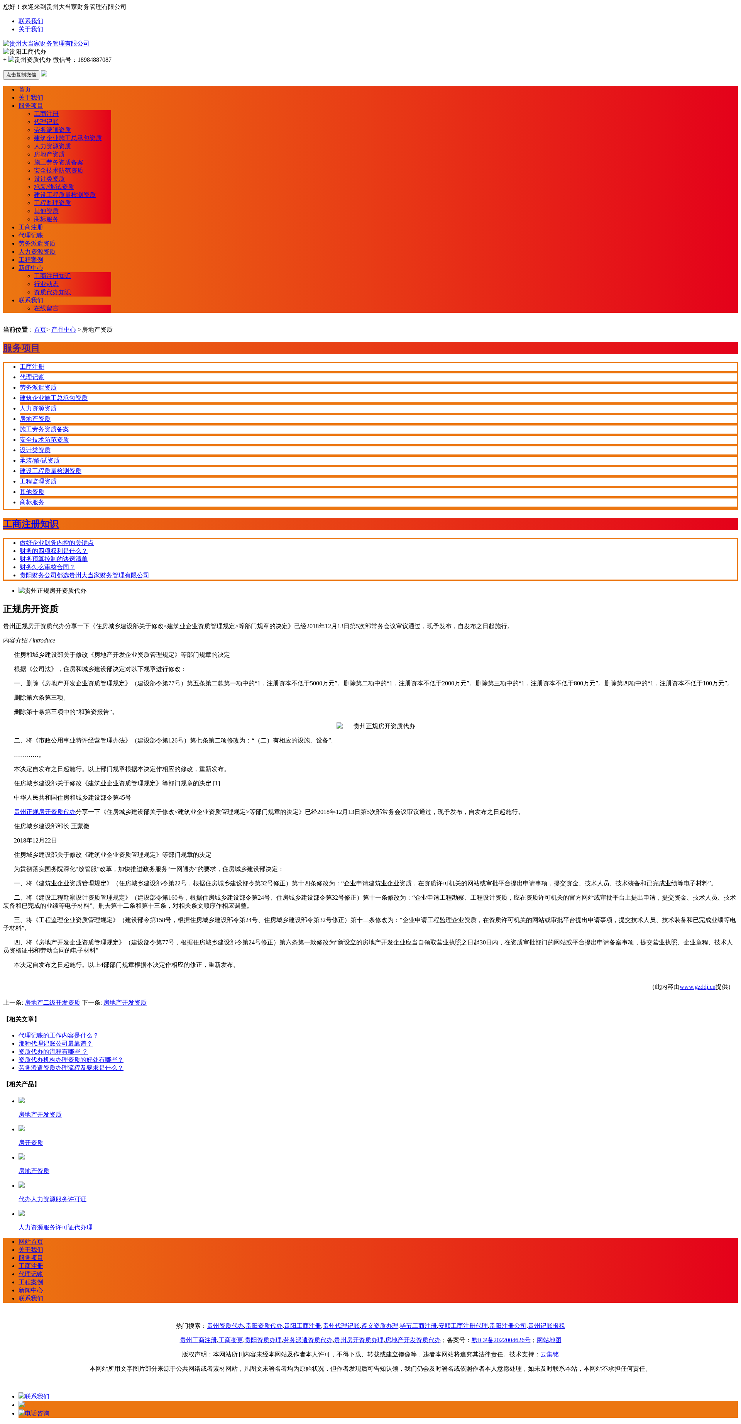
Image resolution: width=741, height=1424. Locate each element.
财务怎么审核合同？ (47, 567)
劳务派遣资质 (52, 130)
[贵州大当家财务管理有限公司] (46, 43)
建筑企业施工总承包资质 (68, 138)
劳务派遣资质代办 (308, 1340)
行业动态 (46, 284)
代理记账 (46, 122)
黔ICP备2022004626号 (501, 1340)
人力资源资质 (52, 146)
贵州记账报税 (546, 1325)
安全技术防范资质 (58, 170)
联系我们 (31, 21)
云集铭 (549, 1354)
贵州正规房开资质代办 (45, 812)
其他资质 (46, 211)
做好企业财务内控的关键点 (57, 542)
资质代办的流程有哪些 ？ (53, 1051)
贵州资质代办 (225, 1325)
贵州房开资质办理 (359, 1340)
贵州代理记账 (341, 1325)
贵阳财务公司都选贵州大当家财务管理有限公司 (84, 575)
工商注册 (46, 113)
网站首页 (31, 1241)
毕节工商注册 (418, 1325)
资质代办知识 (52, 292)
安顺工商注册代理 (463, 1325)
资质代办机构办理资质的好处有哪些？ (71, 1059)
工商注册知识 (52, 276)
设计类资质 (49, 178)
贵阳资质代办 (264, 1325)
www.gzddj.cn (698, 986)
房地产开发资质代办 (413, 1340)
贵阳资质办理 (263, 1340)
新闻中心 (31, 267)
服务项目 (31, 105)
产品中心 (63, 329)
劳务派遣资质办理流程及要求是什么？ (71, 1068)
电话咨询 (37, 1413)
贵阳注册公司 (507, 1325)
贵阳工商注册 (302, 1325)
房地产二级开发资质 (52, 1002)
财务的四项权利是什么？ (54, 551)
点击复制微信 (21, 75)
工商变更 (230, 1340)
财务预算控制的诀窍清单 (54, 559)
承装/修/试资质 (54, 186)
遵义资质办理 (379, 1325)
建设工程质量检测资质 (65, 195)
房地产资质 (49, 154)
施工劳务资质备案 (58, 162)
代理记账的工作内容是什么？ (59, 1035)
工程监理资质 (52, 203)
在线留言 (46, 308)
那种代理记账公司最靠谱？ (56, 1043)
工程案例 (31, 259)
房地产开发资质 (125, 1002)
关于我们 (31, 29)
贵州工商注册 (198, 1340)
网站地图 (549, 1340)
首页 (25, 89)
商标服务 (46, 219)
